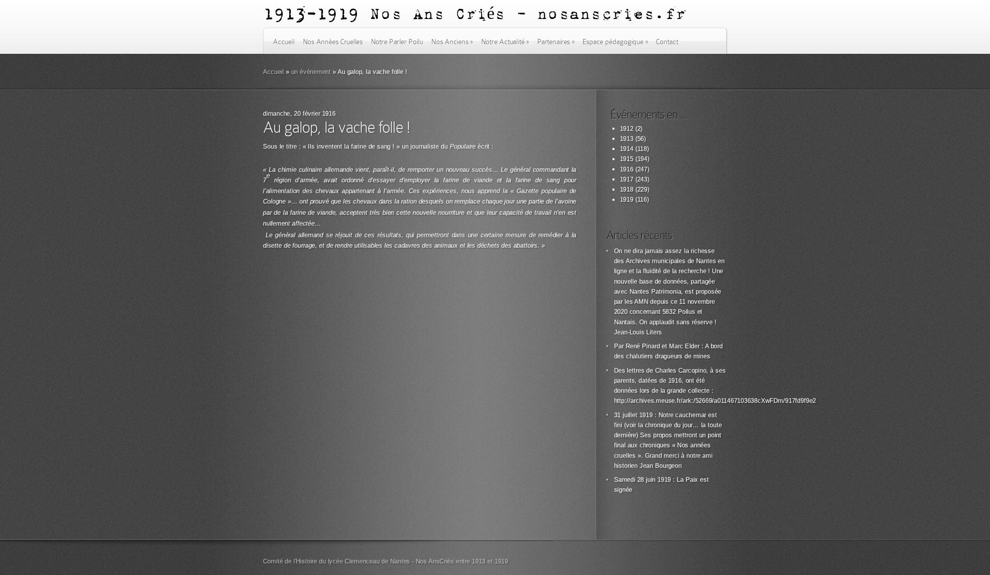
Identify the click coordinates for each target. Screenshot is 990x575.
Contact (667, 42)
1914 (626, 148)
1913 (626, 138)
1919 (626, 199)
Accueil (283, 42)
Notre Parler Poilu (397, 42)
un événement (311, 71)
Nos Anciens (452, 42)
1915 (626, 159)
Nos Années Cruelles (333, 42)
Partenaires (555, 42)
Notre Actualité (505, 42)
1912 (626, 128)
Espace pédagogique (615, 42)
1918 (626, 189)
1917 (626, 179)
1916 (626, 169)
